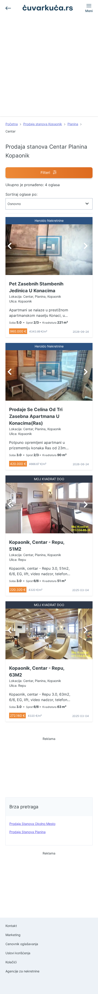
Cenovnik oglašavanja (21, 944)
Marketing (13, 935)
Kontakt (11, 926)
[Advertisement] (49, 67)
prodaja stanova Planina (27, 832)
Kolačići (11, 962)
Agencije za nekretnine (22, 971)
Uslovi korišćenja (17, 953)
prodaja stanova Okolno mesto (32, 824)
